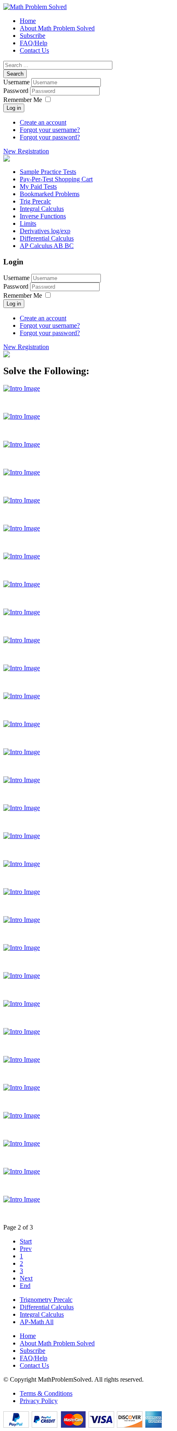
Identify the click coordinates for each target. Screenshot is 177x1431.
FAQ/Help (33, 1358)
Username (16, 82)
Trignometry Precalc (46, 1299)
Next (26, 1278)
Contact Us (34, 1365)
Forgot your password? (50, 137)
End (25, 1285)
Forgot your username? (50, 129)
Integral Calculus (42, 1314)
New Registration (26, 151)
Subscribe (32, 1350)
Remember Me (22, 99)
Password (16, 90)
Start (26, 1241)
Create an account (43, 122)
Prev (26, 1248)
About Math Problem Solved (57, 1343)
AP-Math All (37, 1321)
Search (15, 74)
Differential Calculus (47, 1307)
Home (28, 1335)
